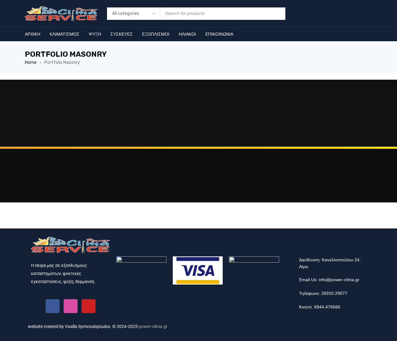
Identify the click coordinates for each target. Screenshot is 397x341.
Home (31, 62)
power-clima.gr (153, 326)
